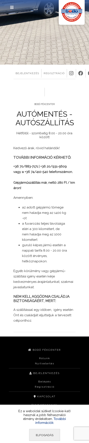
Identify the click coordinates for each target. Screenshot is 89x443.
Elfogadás (44, 435)
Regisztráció (44, 386)
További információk (50, 421)
